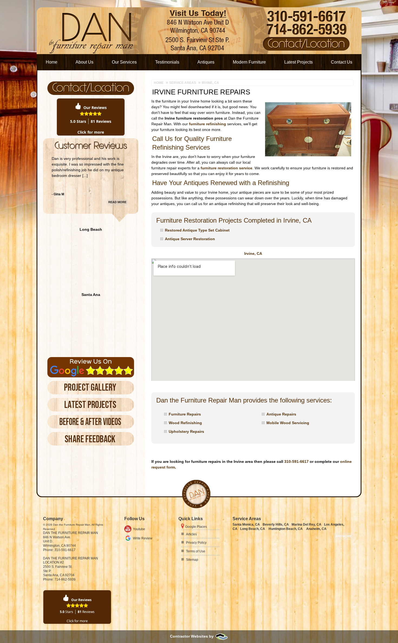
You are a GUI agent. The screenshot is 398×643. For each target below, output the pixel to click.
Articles (191, 534)
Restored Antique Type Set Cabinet (197, 230)
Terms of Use (195, 551)
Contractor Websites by (192, 636)
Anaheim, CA (316, 529)
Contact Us (341, 62)
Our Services (124, 62)
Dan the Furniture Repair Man (70, 533)
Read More (117, 202)
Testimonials (167, 62)
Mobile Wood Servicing (287, 423)
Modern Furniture (249, 62)
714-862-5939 (65, 579)
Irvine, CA (253, 253)
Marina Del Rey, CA (306, 524)
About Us (84, 62)
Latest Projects (298, 62)
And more (343, 536)
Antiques (205, 62)
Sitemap (192, 560)
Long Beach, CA (252, 529)
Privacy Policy (196, 543)
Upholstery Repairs (186, 431)
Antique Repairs (281, 414)
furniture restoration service (226, 168)
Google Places (196, 527)
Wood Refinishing (185, 423)
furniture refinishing (207, 124)
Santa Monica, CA (246, 524)
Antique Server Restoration (190, 239)
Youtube (139, 529)
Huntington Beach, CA (286, 529)
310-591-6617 (296, 461)
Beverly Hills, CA (276, 524)
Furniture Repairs (185, 414)
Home (51, 62)
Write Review (142, 538)
